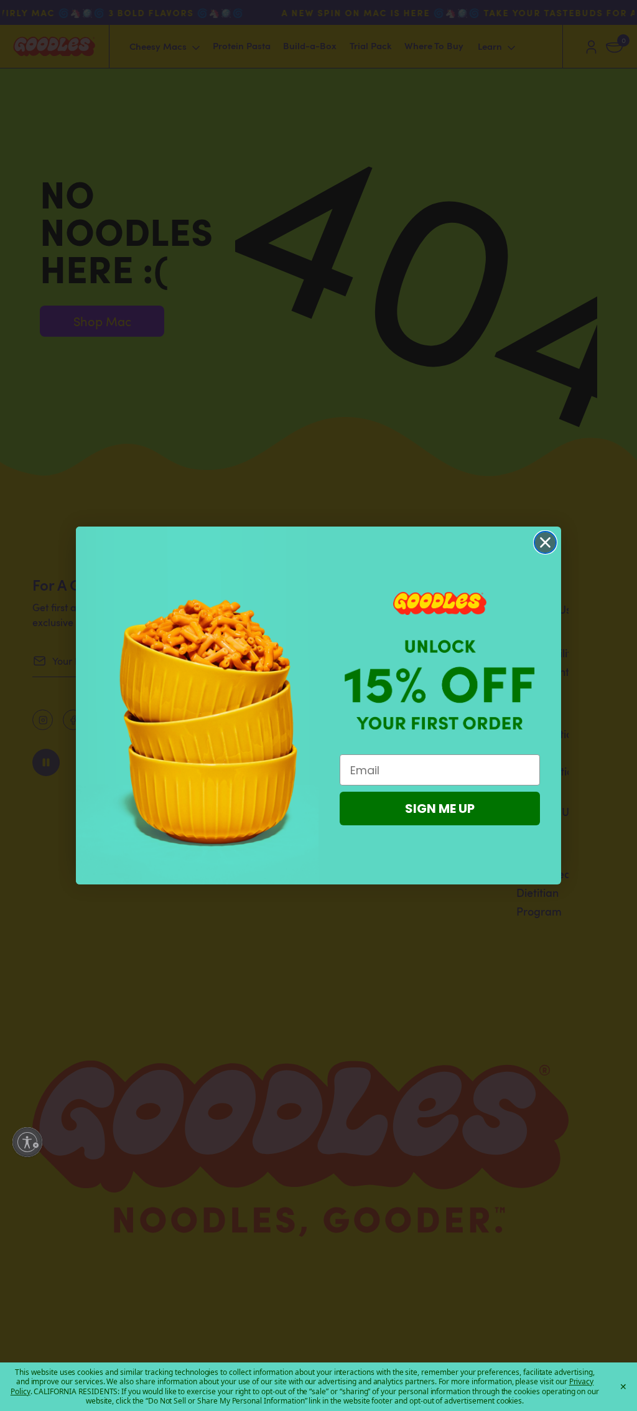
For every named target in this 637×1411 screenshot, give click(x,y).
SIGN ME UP (440, 808)
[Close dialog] (545, 542)
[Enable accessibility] (27, 1142)
